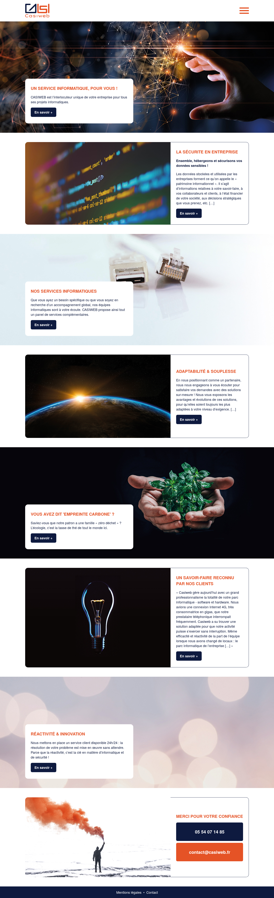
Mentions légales (128, 892)
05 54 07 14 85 (209, 832)
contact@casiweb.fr (209, 852)
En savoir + (43, 112)
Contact (152, 892)
